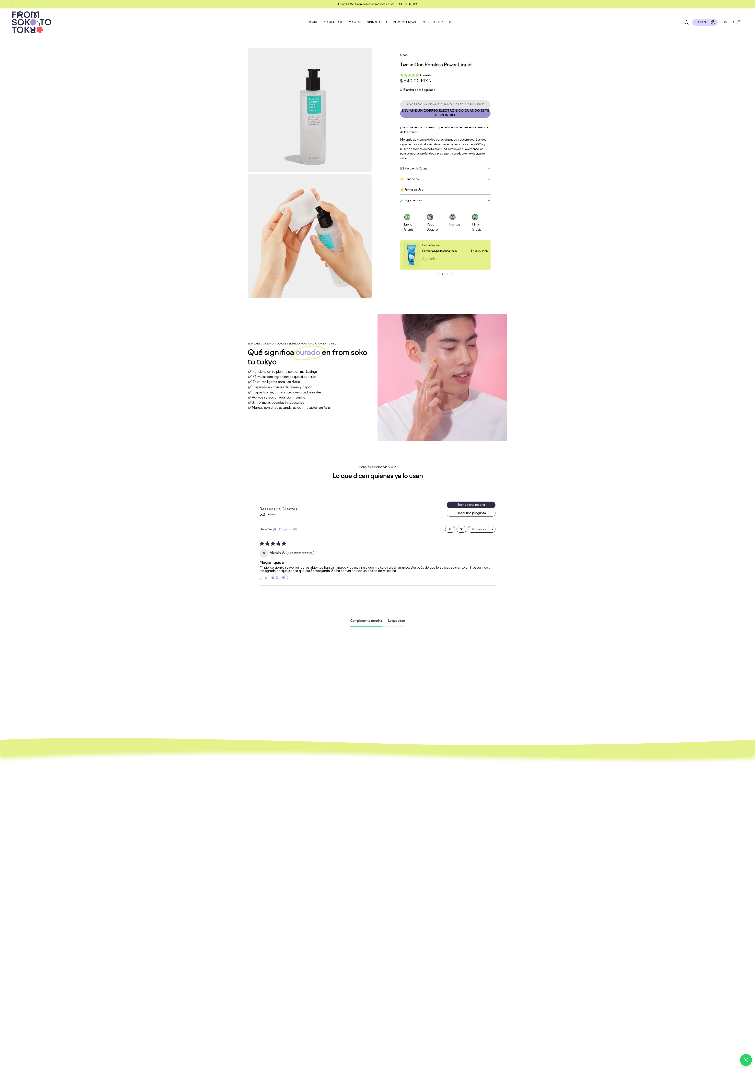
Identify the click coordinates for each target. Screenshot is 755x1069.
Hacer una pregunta (471, 513)
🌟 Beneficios (409, 179)
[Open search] (450, 529)
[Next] (742, 4)
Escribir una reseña (471, 504)
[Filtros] (461, 529)
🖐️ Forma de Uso (411, 190)
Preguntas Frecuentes (546, 787)
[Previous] (12, 4)
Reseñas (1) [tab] (268, 529)
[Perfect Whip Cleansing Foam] (411, 255)
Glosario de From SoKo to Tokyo (554, 815)
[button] (333, 22)
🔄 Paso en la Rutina (413, 168)
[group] (377, 4)
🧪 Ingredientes (411, 200)
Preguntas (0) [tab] (288, 529)
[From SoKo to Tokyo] (31, 22)
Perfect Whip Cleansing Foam (439, 251)
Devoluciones (539, 801)
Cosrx (404, 55)
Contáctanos (539, 808)
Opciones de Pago (543, 794)
